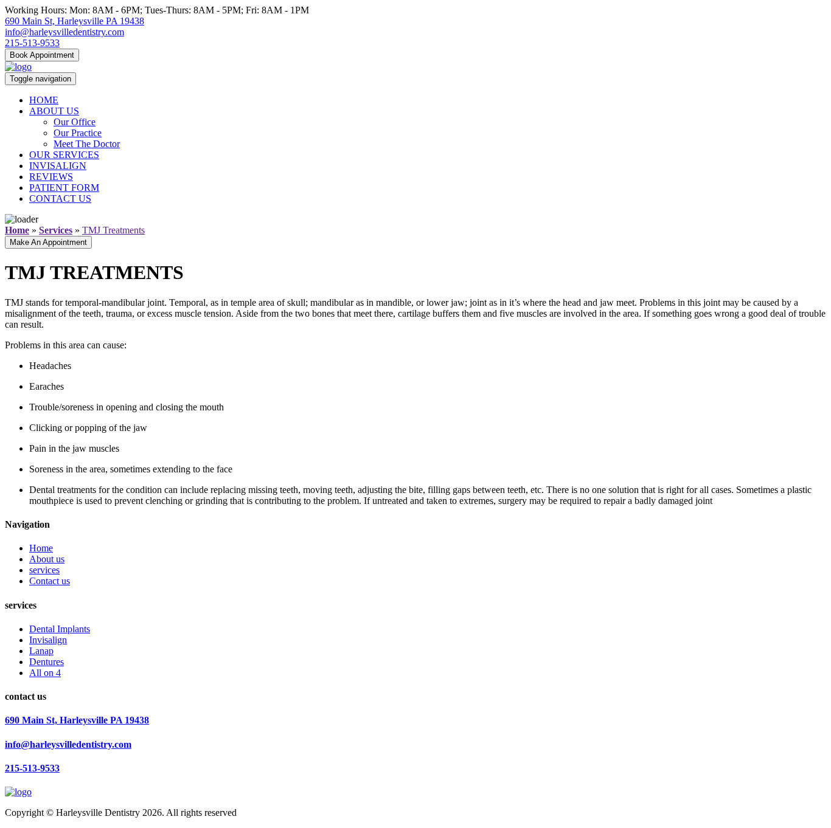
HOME (43, 100)
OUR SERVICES (64, 155)
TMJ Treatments (113, 230)
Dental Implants (59, 629)
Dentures (46, 662)
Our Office (75, 122)
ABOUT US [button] (54, 111)
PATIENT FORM (64, 187)
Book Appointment (42, 55)
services (44, 570)
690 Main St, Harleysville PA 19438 (74, 21)
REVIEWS (51, 176)
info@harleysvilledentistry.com (64, 32)
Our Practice (78, 133)
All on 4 (45, 673)
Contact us (49, 581)
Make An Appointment (48, 242)
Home (41, 548)
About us (46, 559)
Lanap (41, 651)
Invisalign (48, 640)
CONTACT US (60, 198)
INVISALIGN (57, 165)
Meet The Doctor (87, 144)
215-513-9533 (32, 43)
